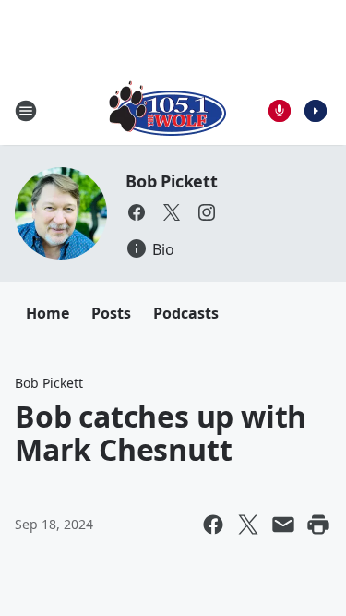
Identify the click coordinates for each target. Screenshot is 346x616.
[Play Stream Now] (315, 111)
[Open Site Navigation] (26, 111)
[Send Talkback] (279, 111)
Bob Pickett (171, 181)
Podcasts (186, 313)
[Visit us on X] (172, 212)
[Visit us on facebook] (136, 212)
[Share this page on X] (248, 524)
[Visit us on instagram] (207, 212)
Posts (111, 313)
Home (47, 313)
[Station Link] (167, 110)
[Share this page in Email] (283, 524)
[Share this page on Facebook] (213, 524)
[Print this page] (318, 524)
